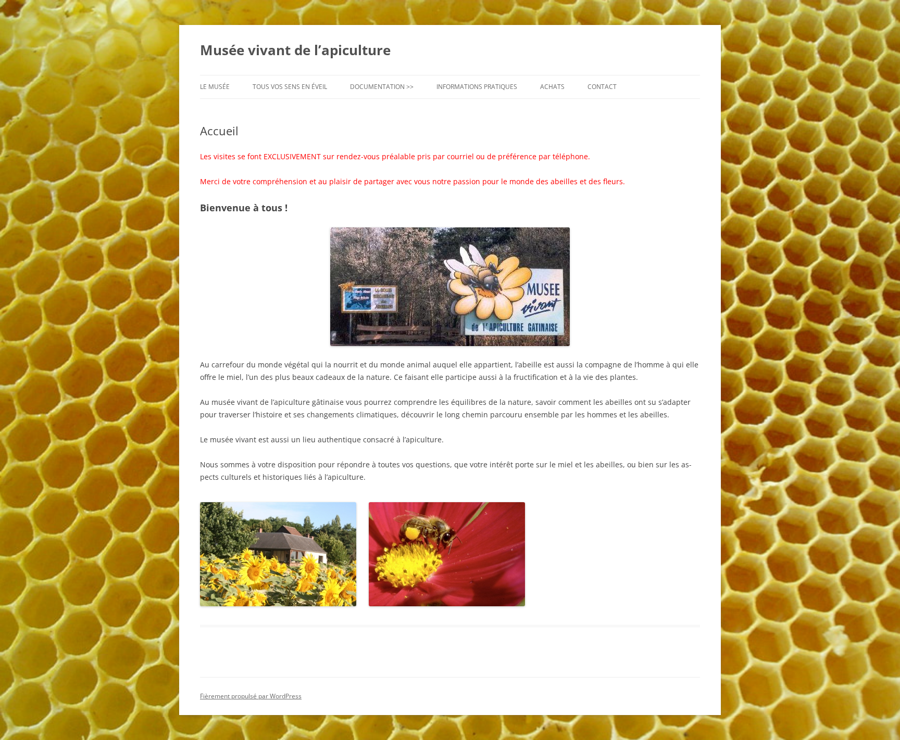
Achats (552, 86)
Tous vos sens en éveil (290, 86)
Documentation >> (382, 86)
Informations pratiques (476, 86)
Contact (602, 86)
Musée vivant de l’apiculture (295, 50)
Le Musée (215, 86)
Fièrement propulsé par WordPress (251, 696)
